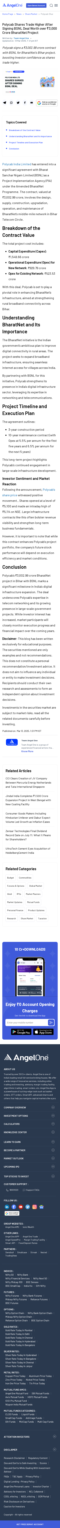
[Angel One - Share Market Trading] (12, 5)
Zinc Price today (13, 1379)
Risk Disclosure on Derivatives (19, 1501)
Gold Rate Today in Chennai (19, 1337)
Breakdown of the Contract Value (24, 130)
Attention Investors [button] (17, 1436)
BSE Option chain (40, 1320)
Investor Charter (41, 1486)
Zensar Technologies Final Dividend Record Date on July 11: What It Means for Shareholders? (28, 835)
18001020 (13, 1190)
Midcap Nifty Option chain (18, 1316)
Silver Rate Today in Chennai (19, 1362)
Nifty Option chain (14, 1312)
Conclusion (14, 148)
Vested (43, 1252)
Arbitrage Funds (34, 1417)
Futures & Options (15, 885)
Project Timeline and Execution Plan (26, 142)
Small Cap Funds (13, 1417)
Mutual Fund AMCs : (15, 1389)
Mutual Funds (33, 902)
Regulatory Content (38, 1458)
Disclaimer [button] (10, 1449)
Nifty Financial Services (17, 1278)
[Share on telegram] (4, 103)
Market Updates (14, 902)
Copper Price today (15, 1375)
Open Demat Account (36, 5)
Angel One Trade (30, 1236)
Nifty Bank (22, 1274)
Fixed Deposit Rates (28, 1243)
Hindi (9, 894)
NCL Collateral (36, 1491)
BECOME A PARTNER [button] (14, 1150)
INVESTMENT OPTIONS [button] (16, 1115)
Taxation (42, 918)
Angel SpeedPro (12, 1239)
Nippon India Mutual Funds (18, 1404)
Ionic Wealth (28, 1227)
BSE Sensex (32, 1282)
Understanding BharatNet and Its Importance (30, 136)
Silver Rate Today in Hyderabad (21, 1355)
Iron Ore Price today (15, 1383)
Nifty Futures (12, 1295)
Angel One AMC (12, 1227)
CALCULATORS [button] (12, 1124)
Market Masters (33, 894)
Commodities (25, 877)
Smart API (10, 1243)
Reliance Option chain (16, 1320)
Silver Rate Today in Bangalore (20, 1358)
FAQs (6, 1476)
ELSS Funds (11, 1414)
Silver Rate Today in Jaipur (18, 1366)
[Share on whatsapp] (11, 103)
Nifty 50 (9, 1274)
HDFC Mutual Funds (37, 1397)
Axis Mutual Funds (14, 1397)
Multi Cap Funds (45, 1421)
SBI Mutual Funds (40, 1393)
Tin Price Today (37, 1383)
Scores (43, 1463)
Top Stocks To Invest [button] (16, 1176)
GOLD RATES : (11, 1326)
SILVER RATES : (12, 1351)
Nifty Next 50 (40, 1278)
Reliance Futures (39, 1299)
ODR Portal (43, 1496)
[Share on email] (31, 103)
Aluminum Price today (40, 1375)
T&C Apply (17, 1476)
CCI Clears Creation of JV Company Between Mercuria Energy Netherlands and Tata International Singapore (28, 782)
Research (11, 918)
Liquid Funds (27, 1414)
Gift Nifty (41, 1285)
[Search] (51, 5)
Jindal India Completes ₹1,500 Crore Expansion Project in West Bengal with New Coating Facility (28, 800)
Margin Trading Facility (34, 1239)
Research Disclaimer (14, 1458)
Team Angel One (21, 38)
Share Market (27, 918)
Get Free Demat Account (30, 1524)
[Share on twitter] (18, 103)
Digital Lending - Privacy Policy (19, 1481)
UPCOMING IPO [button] (11, 1166)
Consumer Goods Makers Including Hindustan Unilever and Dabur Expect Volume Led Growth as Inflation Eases (28, 817)
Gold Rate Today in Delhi (17, 1333)
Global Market (35, 885)
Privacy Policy (32, 1476)
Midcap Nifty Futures (16, 1299)
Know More (27, 751)
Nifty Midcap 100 (13, 1282)
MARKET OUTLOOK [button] (14, 1158)
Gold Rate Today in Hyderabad (20, 1341)
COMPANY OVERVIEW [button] (15, 1107)
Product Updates (36, 910)
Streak (33, 1252)
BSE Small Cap (12, 1285)
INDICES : (9, 1271)
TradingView (11, 1255)
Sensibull (9, 1252)
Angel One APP (12, 1236)
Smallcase (22, 1252)
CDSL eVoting (11, 1496)
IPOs (19, 894)
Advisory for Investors (15, 1491)
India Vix (28, 1285)
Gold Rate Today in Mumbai (19, 1330)
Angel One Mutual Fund (16, 1393)
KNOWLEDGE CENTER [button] (15, 1132)
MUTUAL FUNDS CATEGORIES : (20, 1410)
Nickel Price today (35, 1379)
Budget (10, 877)
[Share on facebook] (25, 103)
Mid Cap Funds (26, 1421)
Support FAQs (32, 1190)
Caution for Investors (14, 1506)
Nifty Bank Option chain (40, 1312)
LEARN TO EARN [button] (12, 1142)
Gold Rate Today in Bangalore (20, 1345)
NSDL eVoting (28, 1496)
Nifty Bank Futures (32, 1295)
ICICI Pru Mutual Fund (16, 1400)
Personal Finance (15, 910)
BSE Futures (11, 1302)
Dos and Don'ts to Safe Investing (20, 1463)
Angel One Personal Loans (17, 1486)
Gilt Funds (10, 1421)
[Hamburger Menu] (56, 5)
